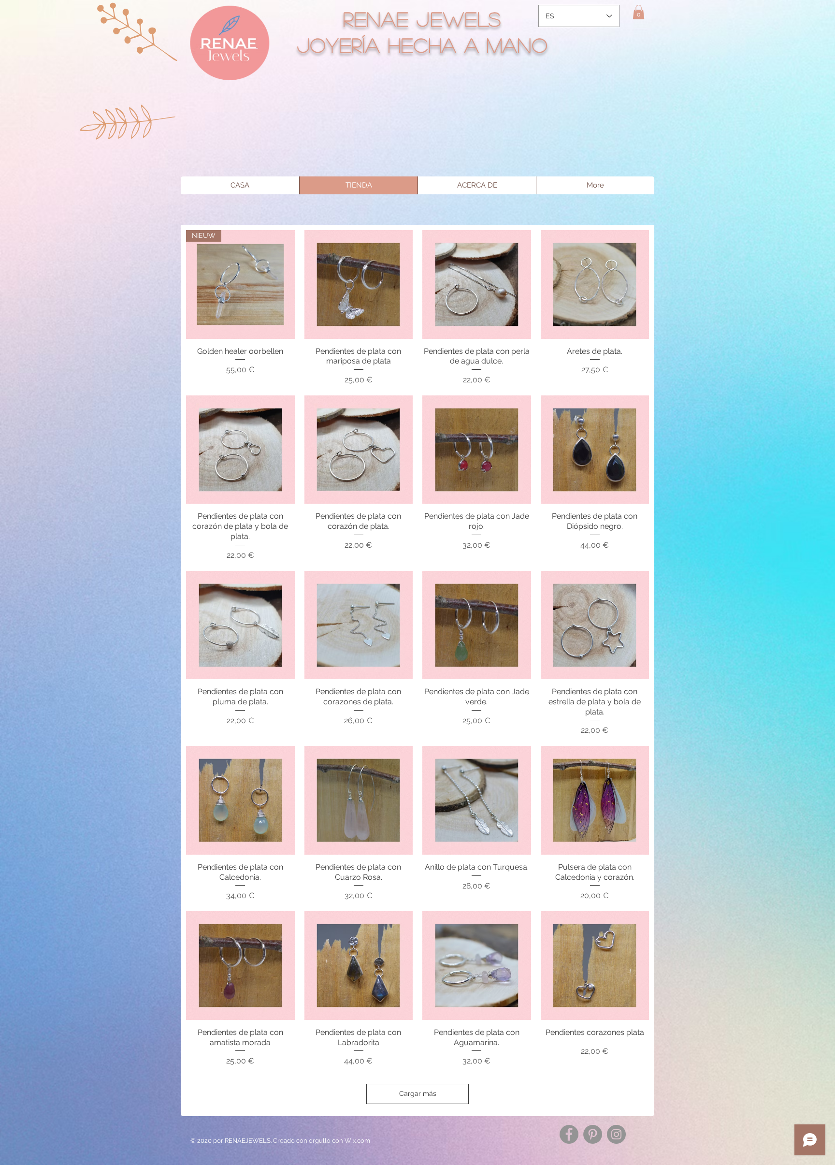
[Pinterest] (592, 1134)
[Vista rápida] (358, 284)
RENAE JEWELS (422, 19)
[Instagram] (616, 1134)
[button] (639, 12)
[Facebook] (569, 1134)
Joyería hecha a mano (422, 45)
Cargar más (417, 1093)
